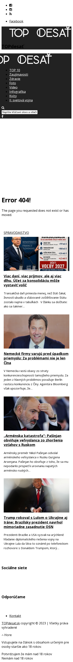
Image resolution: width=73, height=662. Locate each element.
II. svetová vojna (21, 100)
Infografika (17, 91)
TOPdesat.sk (11, 623)
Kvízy (13, 96)
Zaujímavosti (18, 74)
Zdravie (14, 79)
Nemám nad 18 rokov (17, 658)
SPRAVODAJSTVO (16, 233)
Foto (12, 83)
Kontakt (15, 616)
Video (13, 87)
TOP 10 (14, 70)
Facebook (16, 21)
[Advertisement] (36, 155)
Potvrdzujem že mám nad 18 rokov (27, 654)
